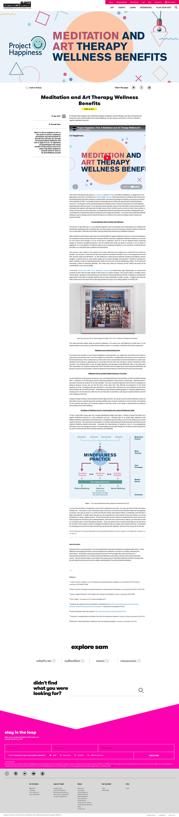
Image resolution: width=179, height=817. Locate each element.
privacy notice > (151, 815)
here (112, 766)
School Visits (57, 788)
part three (110, 195)
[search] (141, 690)
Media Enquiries (83, 794)
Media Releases (121, 2)
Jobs (103, 788)
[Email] (149, 87)
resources (128, 660)
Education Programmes (61, 794)
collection (72, 660)
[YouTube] (34, 774)
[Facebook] (141, 87)
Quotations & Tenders (85, 803)
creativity (108, 197)
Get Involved (134, 2)
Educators (67, 755)
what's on (43, 660)
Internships (105, 790)
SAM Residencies (97, 755)
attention (99, 197)
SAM (54, 755)
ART (112, 7)
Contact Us (158, 2)
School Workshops (59, 790)
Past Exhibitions (34, 794)
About (111, 2)
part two (101, 195)
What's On (32, 788)
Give (143, 2)
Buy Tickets (171, 2)
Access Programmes (60, 796)
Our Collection (34, 792)
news (100, 660)
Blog (149, 2)
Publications (82, 800)
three (75, 533)
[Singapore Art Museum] (25, 5)
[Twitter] (133, 87)
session (93, 270)
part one (95, 195)
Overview (81, 788)
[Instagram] (16, 774)
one (144, 531)
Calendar (32, 790)
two (70, 533)
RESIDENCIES (146, 7)
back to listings (35, 87)
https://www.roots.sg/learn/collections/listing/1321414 (110, 611)
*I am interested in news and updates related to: (27, 755)
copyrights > (162, 815)
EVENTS (122, 7)
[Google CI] (42, 774)
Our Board (81, 790)
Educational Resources (60, 792)
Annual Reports (83, 792)
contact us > (171, 815)
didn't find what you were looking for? (50, 688)
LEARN (133, 7)
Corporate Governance (85, 805)
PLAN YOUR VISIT (163, 7)
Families (80, 755)
